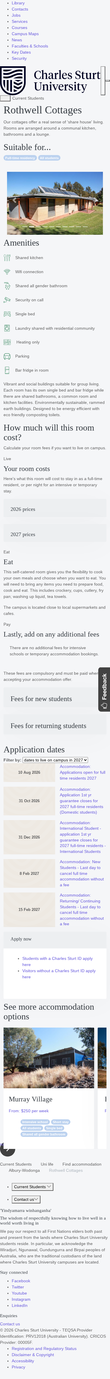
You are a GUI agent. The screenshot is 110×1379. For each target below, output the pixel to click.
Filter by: (12, 760)
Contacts (20, 9)
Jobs (16, 15)
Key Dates (21, 52)
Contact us (24, 1199)
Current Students (16, 1164)
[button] (14, 200)
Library (18, 3)
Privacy (18, 1367)
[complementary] (5, 98)
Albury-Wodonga (24, 1170)
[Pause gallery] (21, 168)
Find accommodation (81, 1164)
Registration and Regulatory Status (44, 1348)
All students (49, 158)
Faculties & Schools (30, 46)
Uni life (47, 1164)
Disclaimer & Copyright (33, 1354)
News (17, 40)
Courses (19, 27)
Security (19, 58)
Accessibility (23, 1360)
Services (20, 21)
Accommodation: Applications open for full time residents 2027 (82, 772)
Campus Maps (25, 33)
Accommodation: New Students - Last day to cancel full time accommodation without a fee (82, 873)
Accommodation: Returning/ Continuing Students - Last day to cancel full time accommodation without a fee (82, 909)
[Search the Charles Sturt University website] (103, 80)
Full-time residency (20, 158)
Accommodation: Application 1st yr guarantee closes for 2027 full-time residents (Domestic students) (81, 801)
